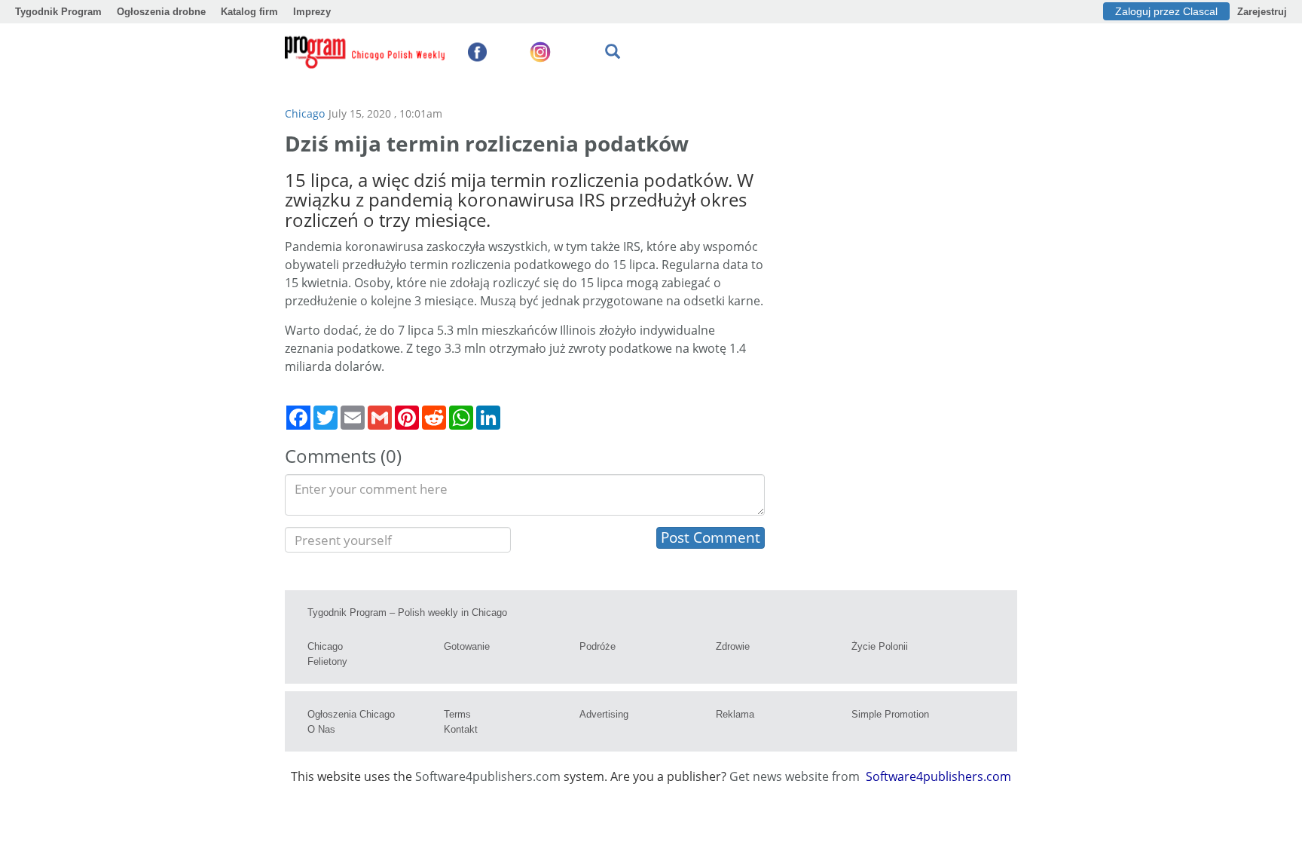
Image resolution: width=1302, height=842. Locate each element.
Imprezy (312, 11)
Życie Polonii (879, 646)
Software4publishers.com (488, 776)
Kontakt (461, 729)
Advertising (603, 714)
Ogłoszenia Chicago (351, 714)
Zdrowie (733, 646)
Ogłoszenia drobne (161, 11)
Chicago (305, 113)
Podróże (597, 646)
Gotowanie (467, 646)
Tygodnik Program (58, 11)
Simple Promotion (890, 714)
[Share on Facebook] (298, 418)
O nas (321, 729)
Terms (457, 714)
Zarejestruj (1262, 11)
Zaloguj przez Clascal (1166, 11)
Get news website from (796, 776)
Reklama (735, 714)
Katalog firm (249, 11)
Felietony (327, 661)
